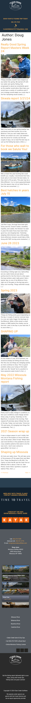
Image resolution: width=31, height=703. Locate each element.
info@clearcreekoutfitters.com (18, 543)
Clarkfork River (15, 627)
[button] (15, 13)
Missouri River (15, 617)
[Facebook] (18, 650)
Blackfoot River (15, 624)
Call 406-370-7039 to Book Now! (15, 641)
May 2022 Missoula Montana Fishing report (13, 378)
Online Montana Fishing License (15, 644)
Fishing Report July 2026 (10, 590)
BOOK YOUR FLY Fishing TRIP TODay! (15, 19)
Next (27, 472)
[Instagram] (22, 650)
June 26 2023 (10, 243)
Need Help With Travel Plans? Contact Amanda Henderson (15, 494)
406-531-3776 (20, 541)
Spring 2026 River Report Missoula (12, 584)
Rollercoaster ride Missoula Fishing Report (14, 604)
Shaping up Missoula (14, 452)
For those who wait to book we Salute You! (15, 147)
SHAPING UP (9, 331)
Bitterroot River (15, 620)
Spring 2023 (9, 290)
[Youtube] (26, 650)
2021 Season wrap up (15, 431)
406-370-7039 (15, 22)
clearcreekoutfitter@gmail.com (15, 29)
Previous (4, 472)
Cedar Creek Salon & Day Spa (16, 638)
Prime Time (6, 597)
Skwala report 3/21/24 (15, 98)
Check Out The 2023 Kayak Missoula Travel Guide (15, 512)
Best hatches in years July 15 (15, 192)
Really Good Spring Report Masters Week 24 (15, 48)
